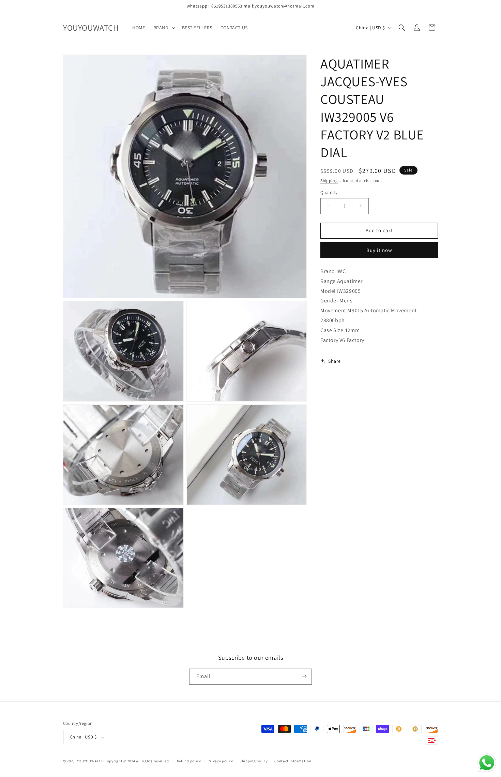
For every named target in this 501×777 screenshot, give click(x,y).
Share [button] (334, 361)
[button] (163, 27)
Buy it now (379, 250)
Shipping (329, 180)
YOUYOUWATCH (90, 761)
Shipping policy (254, 761)
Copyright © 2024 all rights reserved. (137, 761)
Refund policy (189, 761)
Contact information (292, 761)
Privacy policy (220, 761)
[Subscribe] (304, 676)
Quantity (328, 192)
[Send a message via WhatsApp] (487, 763)
